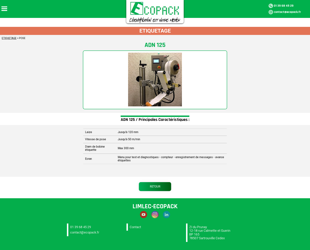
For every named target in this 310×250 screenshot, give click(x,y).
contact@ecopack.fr (287, 12)
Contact (135, 227)
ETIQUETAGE (9, 38)
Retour (155, 186)
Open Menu (4, 9)
